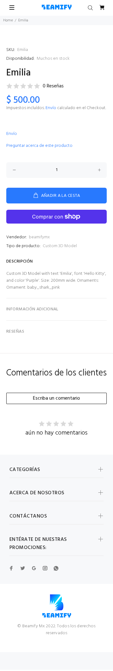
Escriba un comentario (56, 398)
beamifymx (39, 237)
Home (8, 20)
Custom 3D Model (60, 246)
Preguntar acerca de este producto (39, 145)
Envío (51, 108)
